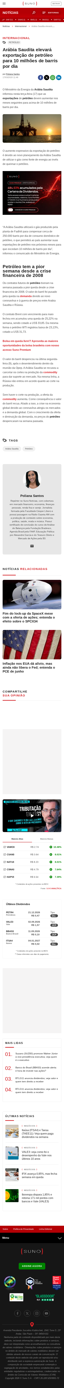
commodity (50, 372)
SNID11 (45, 20)
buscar (33, 12)
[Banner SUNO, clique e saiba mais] (32, 195)
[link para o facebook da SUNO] (17, 1313)
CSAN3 (10, 854)
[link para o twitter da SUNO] (27, 1313)
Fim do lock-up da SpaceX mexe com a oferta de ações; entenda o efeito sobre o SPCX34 (29, 617)
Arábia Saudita (12, 449)
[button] (51, 12)
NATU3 (10, 862)
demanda (26, 296)
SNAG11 (21, 20)
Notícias (6, 26)
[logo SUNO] (30, 4)
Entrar (56, 4)
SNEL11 (33, 20)
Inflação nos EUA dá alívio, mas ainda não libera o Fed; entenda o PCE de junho (29, 667)
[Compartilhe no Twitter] (46, 77)
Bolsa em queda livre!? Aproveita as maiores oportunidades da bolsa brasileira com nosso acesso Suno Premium (31, 345)
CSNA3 (10, 869)
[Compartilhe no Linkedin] (58, 77)
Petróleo (14, 42)
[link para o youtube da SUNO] (46, 1313)
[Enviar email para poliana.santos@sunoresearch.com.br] (32, 546)
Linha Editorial (45, 1229)
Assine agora (32, 1266)
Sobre (5, 1229)
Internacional (21, 26)
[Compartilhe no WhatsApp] (52, 77)
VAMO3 (11, 847)
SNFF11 (57, 20)
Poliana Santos (32, 496)
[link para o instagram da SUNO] (36, 1313)
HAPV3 (10, 877)
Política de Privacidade (23, 1229)
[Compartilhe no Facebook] (40, 77)
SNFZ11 (9, 20)
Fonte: (51, 888)
